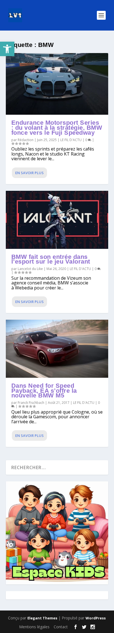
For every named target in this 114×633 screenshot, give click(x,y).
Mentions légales (34, 626)
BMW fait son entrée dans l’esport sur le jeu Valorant (50, 259)
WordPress (96, 618)
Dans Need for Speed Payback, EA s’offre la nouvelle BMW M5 (44, 390)
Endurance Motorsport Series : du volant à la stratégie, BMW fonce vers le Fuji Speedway (56, 127)
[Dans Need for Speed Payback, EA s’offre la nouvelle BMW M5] (57, 349)
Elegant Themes (42, 618)
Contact (61, 626)
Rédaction (25, 139)
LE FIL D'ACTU (71, 139)
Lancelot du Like (30, 268)
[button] (7, 49)
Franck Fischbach (31, 402)
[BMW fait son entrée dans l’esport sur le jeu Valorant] (57, 220)
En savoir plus (29, 172)
